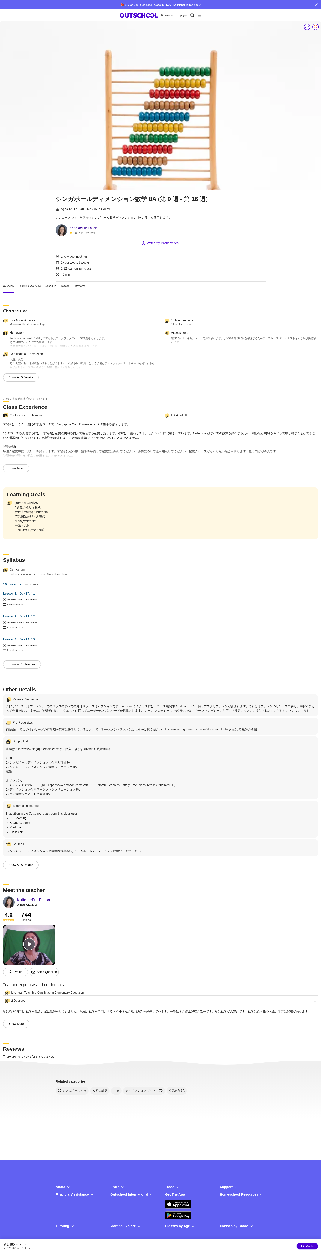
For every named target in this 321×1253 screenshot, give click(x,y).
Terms (189, 4)
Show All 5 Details (21, 377)
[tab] (8, 286)
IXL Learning (18, 818)
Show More (16, 468)
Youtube (15, 827)
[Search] (192, 15)
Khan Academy (20, 822)
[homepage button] (139, 15)
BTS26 (166, 4)
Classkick (16, 832)
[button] (160, 1000)
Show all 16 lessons (22, 664)
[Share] (307, 27)
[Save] (315, 27)
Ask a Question (47, 972)
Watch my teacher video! (163, 243)
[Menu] (199, 15)
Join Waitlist (307, 1246)
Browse (165, 15)
